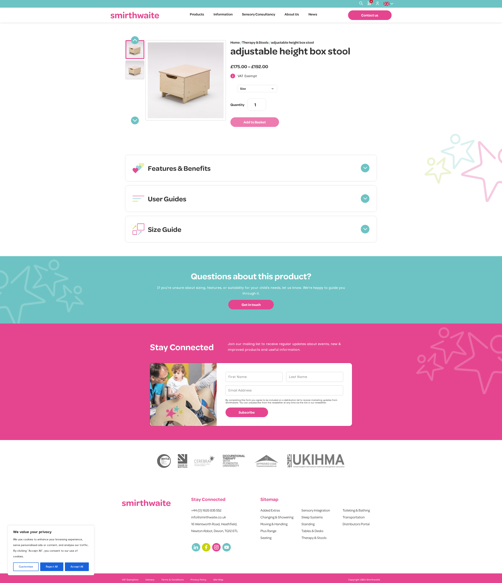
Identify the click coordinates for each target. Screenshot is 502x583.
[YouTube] (226, 547)
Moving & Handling (273, 524)
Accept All (77, 566)
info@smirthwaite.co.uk (208, 517)
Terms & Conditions (172, 579)
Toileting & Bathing (356, 510)
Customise (26, 566)
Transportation (354, 517)
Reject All (52, 566)
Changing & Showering (276, 517)
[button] (251, 168)
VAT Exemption (130, 579)
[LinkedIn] (196, 547)
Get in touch (251, 304)
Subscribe (247, 412)
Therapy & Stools (255, 42)
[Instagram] (216, 547)
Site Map (218, 579)
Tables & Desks (312, 531)
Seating (265, 537)
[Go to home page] (135, 15)
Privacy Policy (198, 579)
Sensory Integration (315, 510)
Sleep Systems (312, 517)
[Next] (135, 120)
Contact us (369, 15)
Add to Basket (255, 122)
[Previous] (135, 40)
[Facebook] (206, 547)
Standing (308, 524)
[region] (51, 550)
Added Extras (270, 510)
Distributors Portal (356, 524)
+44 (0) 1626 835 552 (206, 510)
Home (235, 42)
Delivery (150, 579)
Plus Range (268, 531)
